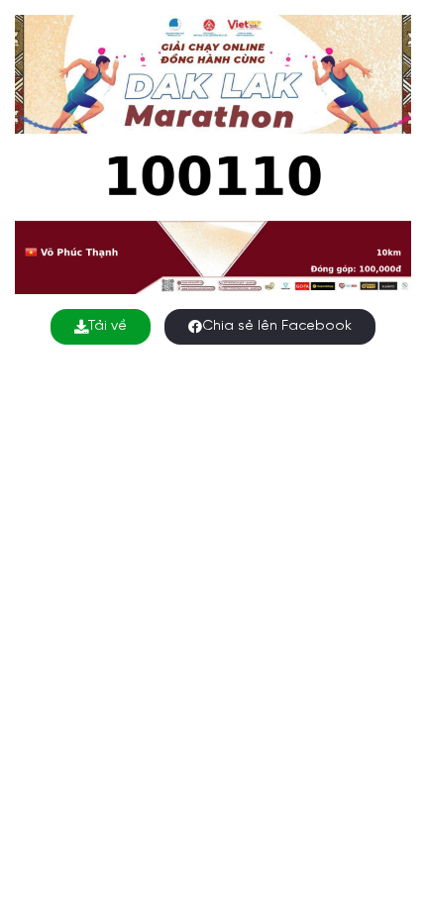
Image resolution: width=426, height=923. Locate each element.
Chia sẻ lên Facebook (277, 326)
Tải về (107, 326)
